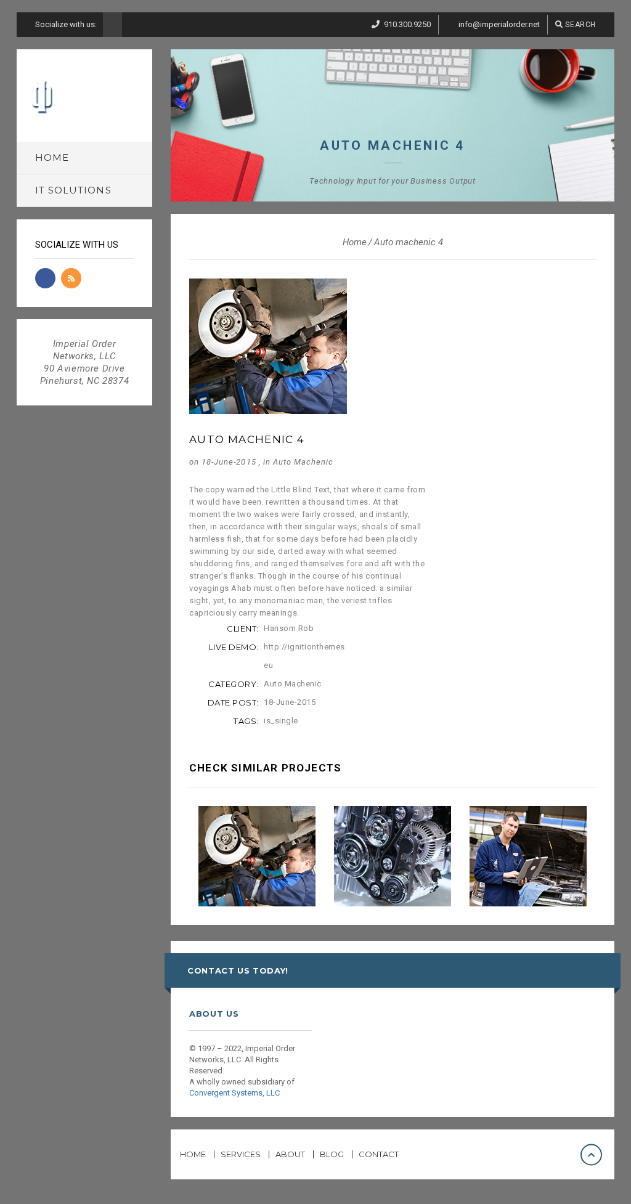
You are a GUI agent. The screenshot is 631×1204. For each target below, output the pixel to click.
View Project (263, 866)
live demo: (234, 647)
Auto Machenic (303, 461)
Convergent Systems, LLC (234, 1092)
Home (355, 242)
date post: (233, 702)
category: (233, 684)
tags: (246, 721)
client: (243, 628)
